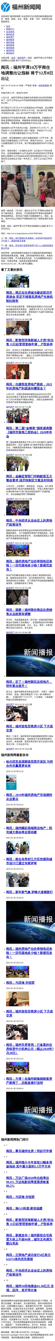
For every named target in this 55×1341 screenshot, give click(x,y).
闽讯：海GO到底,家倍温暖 (24, 1208)
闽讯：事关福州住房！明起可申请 (29, 1151)
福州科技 (10, 50)
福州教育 (10, 40)
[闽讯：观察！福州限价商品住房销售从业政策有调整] (17, 604)
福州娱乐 (10, 53)
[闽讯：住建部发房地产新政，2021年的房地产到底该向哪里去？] (17, 378)
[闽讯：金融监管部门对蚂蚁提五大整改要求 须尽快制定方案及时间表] (17, 470)
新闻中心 (10, 29)
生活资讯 (10, 32)
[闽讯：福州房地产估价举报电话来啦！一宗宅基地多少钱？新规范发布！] (17, 556)
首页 (8, 26)
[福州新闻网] (21, 12)
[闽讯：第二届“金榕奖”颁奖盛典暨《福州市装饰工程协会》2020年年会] (17, 422)
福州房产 (10, 37)
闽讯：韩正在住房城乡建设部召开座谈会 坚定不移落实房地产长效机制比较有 (29, 296)
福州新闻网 (44, 85)
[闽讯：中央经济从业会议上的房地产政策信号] (17, 515)
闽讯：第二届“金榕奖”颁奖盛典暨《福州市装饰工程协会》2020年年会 (29, 432)
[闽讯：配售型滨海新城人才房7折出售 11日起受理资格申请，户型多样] (17, 334)
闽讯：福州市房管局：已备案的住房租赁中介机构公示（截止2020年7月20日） (30, 1049)
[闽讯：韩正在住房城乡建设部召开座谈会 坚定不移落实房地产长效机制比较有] (17, 287)
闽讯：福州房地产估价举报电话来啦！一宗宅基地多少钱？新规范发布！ (29, 565)
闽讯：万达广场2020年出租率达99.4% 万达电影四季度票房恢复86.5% (27, 1181)
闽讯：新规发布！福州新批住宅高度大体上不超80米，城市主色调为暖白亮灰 (29, 1239)
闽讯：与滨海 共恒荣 (20, 982)
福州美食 (10, 42)
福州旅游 (10, 48)
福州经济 (10, 34)
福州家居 (10, 45)
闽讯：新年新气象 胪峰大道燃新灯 (29, 892)
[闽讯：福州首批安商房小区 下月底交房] (17, 720)
